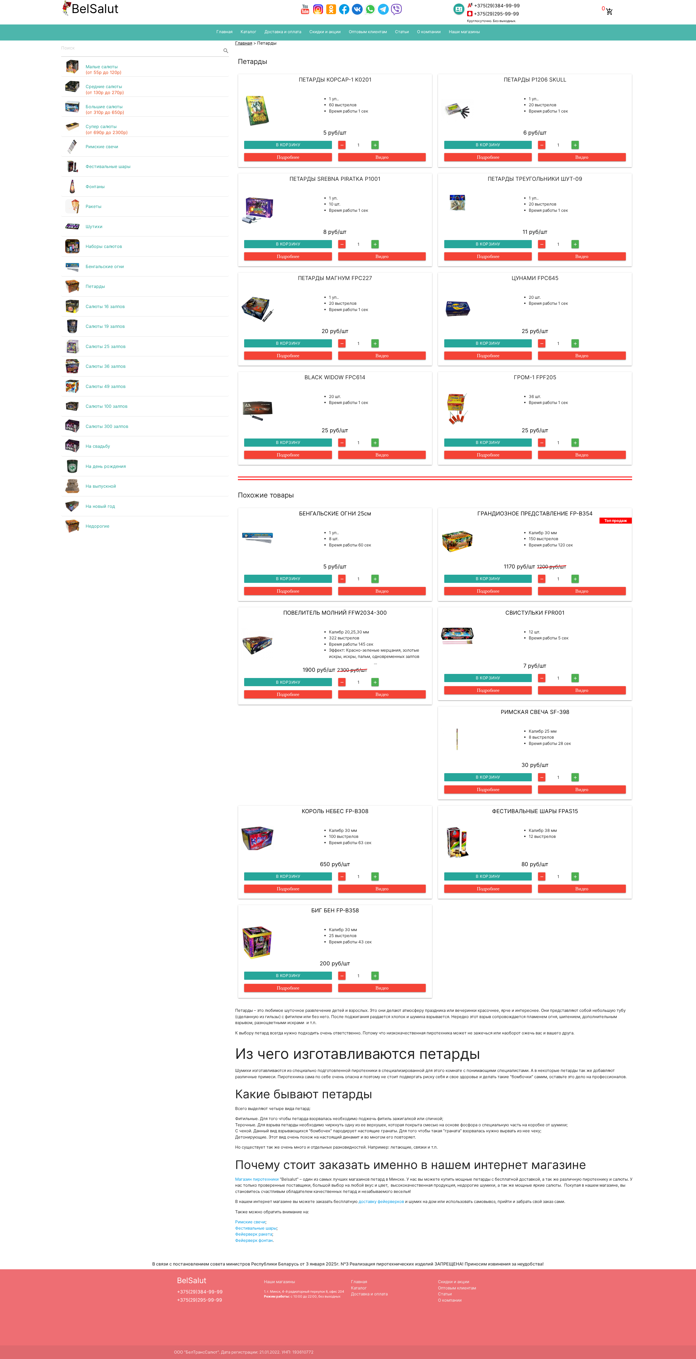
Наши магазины (464, 31)
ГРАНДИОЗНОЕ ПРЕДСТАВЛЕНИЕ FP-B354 (535, 513)
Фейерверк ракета (253, 1234)
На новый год (100, 506)
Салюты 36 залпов (106, 366)
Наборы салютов (104, 246)
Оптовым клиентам (368, 31)
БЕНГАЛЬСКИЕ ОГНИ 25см (335, 513)
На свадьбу (98, 446)
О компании (429, 31)
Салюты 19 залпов (105, 326)
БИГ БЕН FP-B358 (335, 910)
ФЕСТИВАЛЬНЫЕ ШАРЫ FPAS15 (535, 811)
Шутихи (94, 226)
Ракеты (93, 206)
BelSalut (95, 8)
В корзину (288, 144)
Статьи (402, 31)
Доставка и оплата (283, 31)
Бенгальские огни (105, 266)
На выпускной (101, 486)
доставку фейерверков (381, 1201)
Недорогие (97, 526)
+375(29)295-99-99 (496, 14)
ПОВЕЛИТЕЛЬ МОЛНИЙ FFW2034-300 (335, 612)
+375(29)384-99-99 (497, 5)
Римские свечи (102, 146)
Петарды (95, 286)
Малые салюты (104, 69)
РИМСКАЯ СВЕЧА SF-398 (535, 712)
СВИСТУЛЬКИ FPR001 (534, 612)
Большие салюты (105, 109)
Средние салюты (105, 89)
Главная (224, 31)
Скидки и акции (325, 31)
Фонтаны (95, 186)
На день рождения (106, 466)
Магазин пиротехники (257, 1179)
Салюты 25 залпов (106, 346)
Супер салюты (107, 129)
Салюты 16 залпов (105, 306)
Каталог (248, 31)
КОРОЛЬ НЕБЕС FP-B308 (335, 811)
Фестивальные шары (108, 166)
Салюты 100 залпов (107, 406)
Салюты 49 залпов (106, 386)
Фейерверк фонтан (254, 1240)
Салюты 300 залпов (107, 426)
